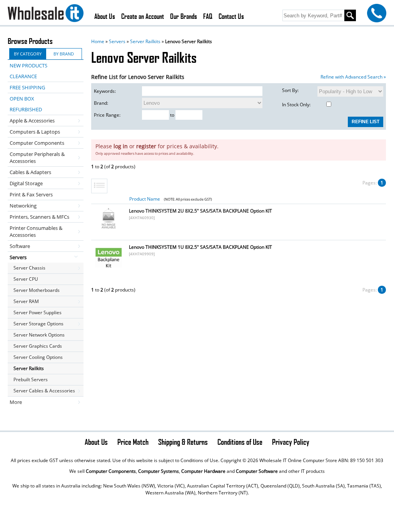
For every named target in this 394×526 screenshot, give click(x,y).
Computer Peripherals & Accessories (37, 157)
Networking (23, 205)
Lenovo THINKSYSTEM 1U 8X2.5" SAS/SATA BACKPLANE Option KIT (200, 247)
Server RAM (26, 301)
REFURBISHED (26, 109)
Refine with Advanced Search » (353, 77)
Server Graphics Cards (37, 346)
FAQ (207, 16)
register (146, 146)
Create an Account (142, 16)
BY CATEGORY (28, 54)
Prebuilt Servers (30, 379)
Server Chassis (29, 268)
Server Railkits (145, 41)
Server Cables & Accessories (44, 390)
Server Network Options (39, 335)
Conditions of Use (239, 441)
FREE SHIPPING (27, 87)
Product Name (144, 199)
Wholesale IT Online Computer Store (298, 460)
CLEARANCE (23, 76)
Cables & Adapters (30, 172)
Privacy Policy (290, 441)
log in (121, 146)
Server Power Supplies (37, 312)
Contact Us (231, 16)
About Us (104, 16)
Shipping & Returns (183, 441)
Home (97, 41)
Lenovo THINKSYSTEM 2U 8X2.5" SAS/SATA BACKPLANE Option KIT (200, 211)
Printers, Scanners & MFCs (39, 216)
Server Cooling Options (38, 357)
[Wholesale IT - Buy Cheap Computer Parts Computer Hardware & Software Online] (45, 14)
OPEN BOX (22, 98)
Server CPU (25, 279)
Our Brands (183, 16)
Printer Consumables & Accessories (36, 231)
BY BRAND (63, 54)
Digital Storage (26, 183)
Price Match (133, 441)
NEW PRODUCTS (28, 65)
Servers (117, 41)
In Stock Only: (296, 104)
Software (20, 246)
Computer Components (37, 142)
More (16, 402)
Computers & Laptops (35, 131)
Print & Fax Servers (31, 194)
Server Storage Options (38, 323)
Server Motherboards (36, 290)
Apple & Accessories (32, 120)
